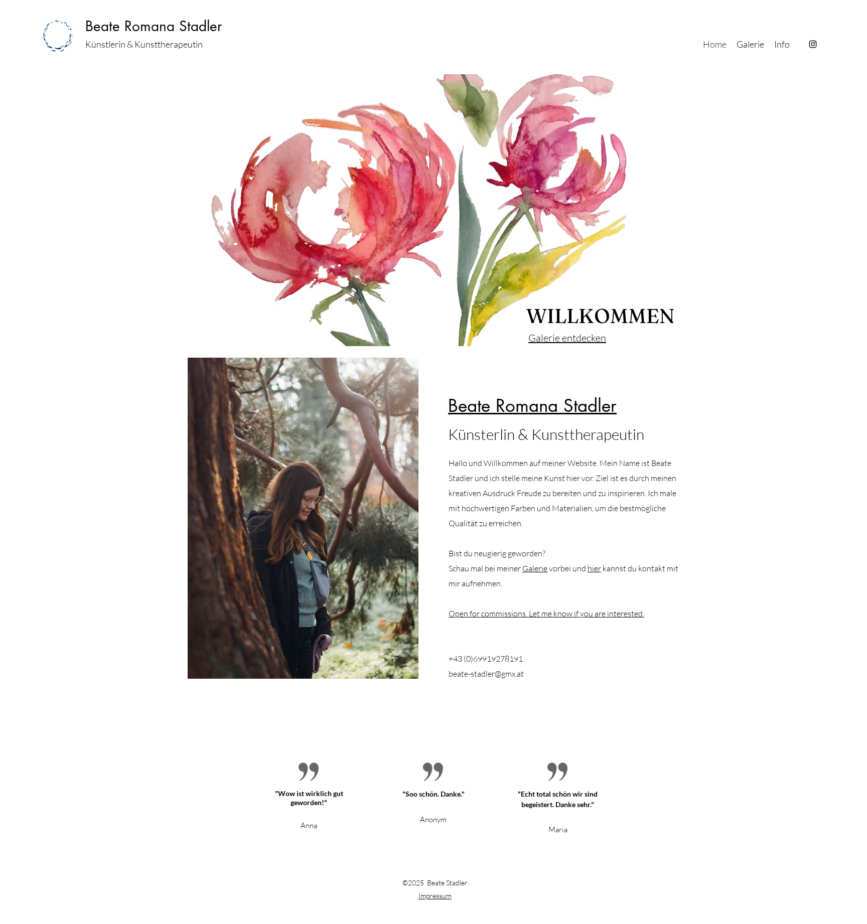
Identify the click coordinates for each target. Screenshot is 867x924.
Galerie (534, 568)
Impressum (435, 895)
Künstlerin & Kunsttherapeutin (144, 44)
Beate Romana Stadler (153, 26)
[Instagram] (813, 44)
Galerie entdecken (567, 338)
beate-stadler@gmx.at (486, 674)
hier (594, 568)
